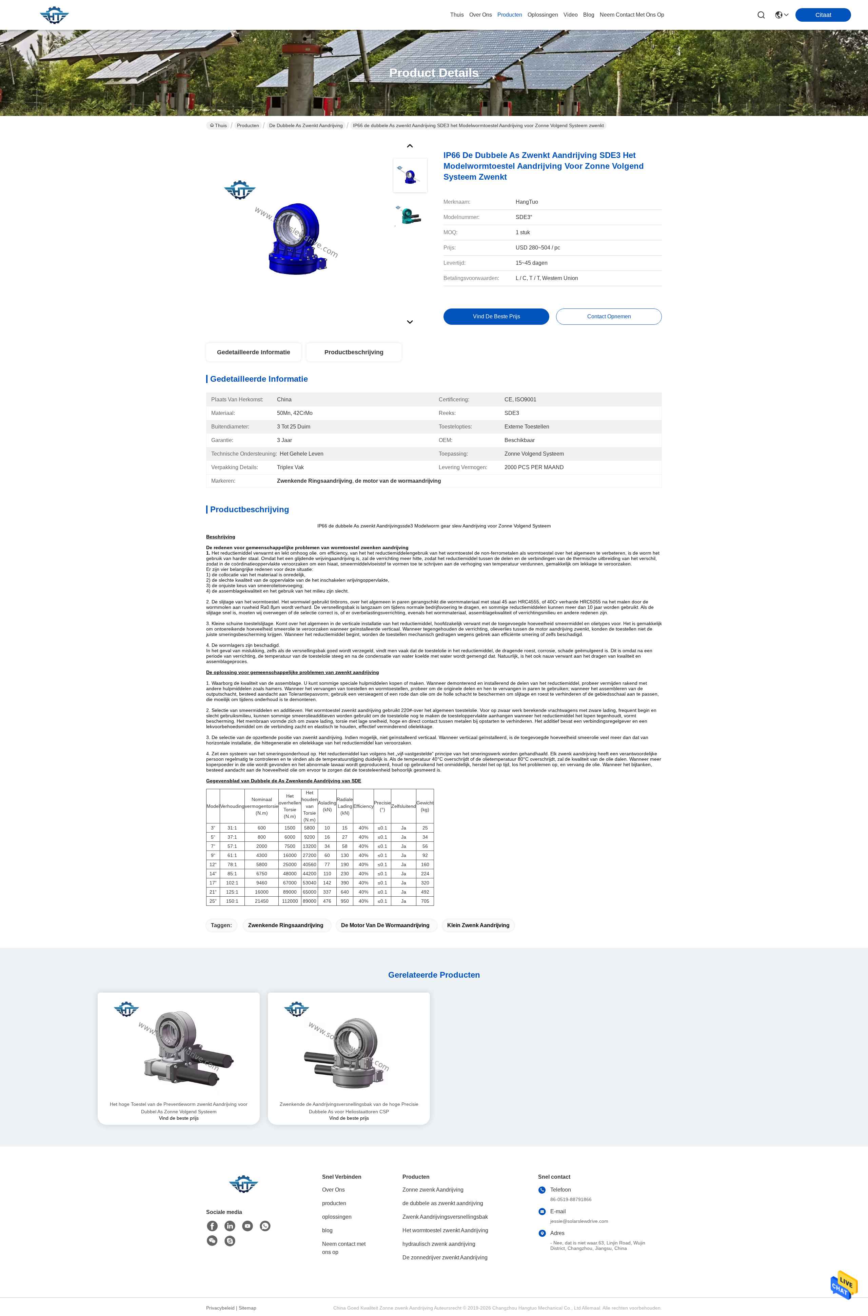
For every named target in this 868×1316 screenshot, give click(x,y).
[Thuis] (243, 1192)
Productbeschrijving (353, 352)
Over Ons (333, 1190)
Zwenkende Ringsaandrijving (285, 925)
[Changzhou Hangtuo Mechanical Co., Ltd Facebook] (212, 1226)
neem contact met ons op (632, 15)
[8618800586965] (265, 1226)
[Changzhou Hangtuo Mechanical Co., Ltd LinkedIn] (230, 1226)
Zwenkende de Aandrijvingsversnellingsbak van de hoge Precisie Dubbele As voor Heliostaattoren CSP (349, 1107)
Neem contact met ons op (344, 1248)
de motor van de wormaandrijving (385, 925)
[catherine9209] (230, 1241)
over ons (480, 15)
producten (509, 15)
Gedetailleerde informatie (253, 352)
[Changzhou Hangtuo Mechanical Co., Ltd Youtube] (247, 1226)
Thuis (457, 15)
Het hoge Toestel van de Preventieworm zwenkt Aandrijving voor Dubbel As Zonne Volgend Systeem (179, 1107)
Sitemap (247, 1308)
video (571, 15)
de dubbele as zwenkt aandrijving (306, 125)
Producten (248, 125)
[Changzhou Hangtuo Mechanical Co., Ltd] (54, 15)
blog (588, 15)
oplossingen (543, 15)
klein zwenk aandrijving (478, 925)
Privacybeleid (220, 1308)
